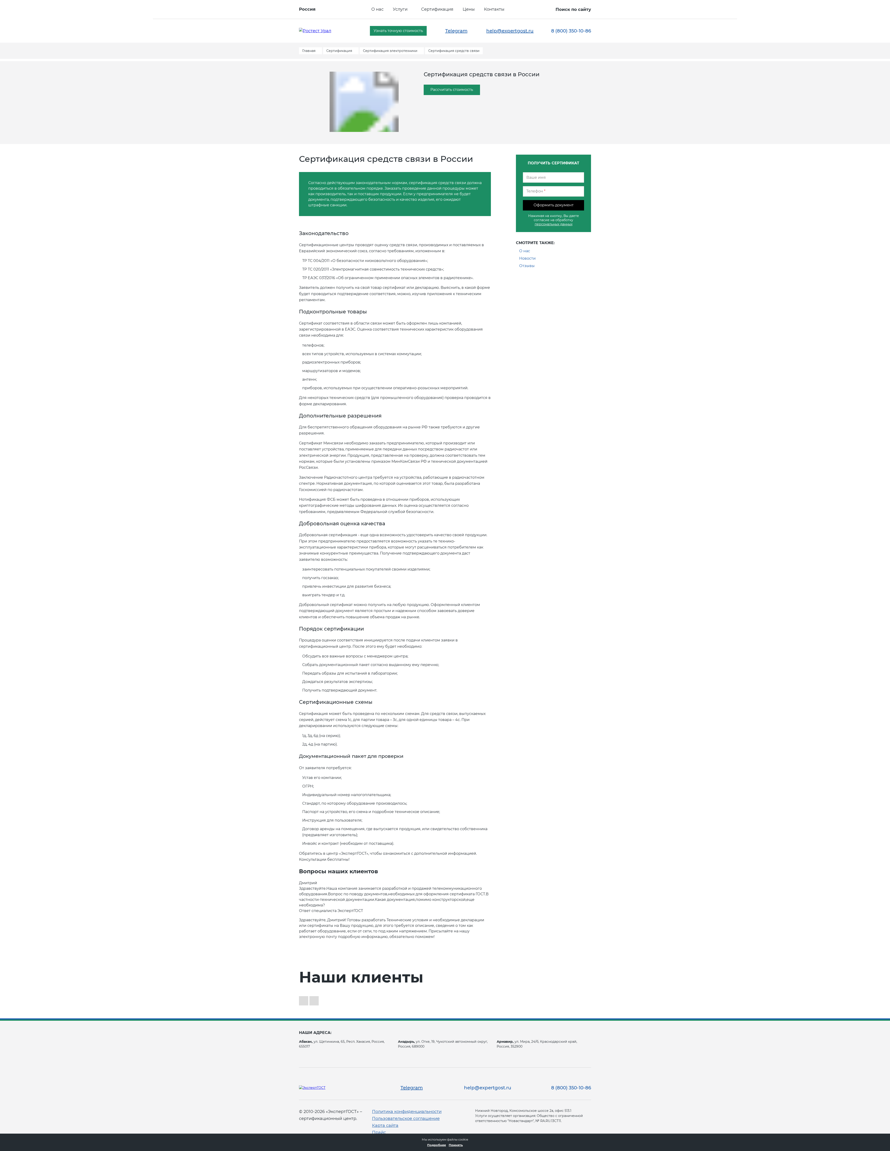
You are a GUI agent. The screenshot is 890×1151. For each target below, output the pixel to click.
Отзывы (527, 266)
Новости (527, 258)
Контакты (494, 9)
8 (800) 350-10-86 (571, 31)
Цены (469, 9)
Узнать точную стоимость (398, 31)
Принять (456, 1145)
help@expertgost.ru (510, 31)
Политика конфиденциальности (407, 1111)
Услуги (400, 9)
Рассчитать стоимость (451, 89)
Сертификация (437, 9)
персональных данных (553, 224)
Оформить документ (554, 205)
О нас (377, 9)
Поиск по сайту (573, 9)
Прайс (379, 1132)
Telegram (456, 31)
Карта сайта (385, 1125)
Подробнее (436, 1145)
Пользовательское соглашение (406, 1118)
